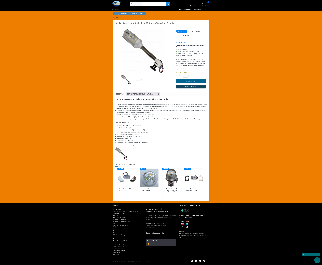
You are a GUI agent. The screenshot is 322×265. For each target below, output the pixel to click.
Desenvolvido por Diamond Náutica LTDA (124, 261)
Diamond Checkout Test (119, 231)
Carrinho (115, 215)
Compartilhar (181, 42)
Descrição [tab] (120, 94)
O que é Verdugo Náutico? (120, 241)
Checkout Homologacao (119, 219)
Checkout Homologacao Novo (121, 221)
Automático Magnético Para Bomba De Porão (125, 211)
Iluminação (124, 13)
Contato (206, 9)
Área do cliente (197, 9)
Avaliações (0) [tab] (153, 94)
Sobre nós (116, 254)
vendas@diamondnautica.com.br (159, 211)
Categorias (187, 9)
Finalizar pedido (117, 233)
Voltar (118, 18)
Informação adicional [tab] (136, 94)
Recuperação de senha (119, 250)
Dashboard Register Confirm (120, 229)
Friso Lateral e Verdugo (119, 235)
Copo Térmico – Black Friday (121, 225)
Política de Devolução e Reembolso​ (122, 245)
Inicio (180, 9)
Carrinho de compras (119, 217)
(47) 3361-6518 (156, 209)
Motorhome (116, 239)
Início (115, 13)
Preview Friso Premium (119, 248)
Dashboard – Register (119, 227)
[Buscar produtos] (168, 4)
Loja (114, 237)
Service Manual (117, 252)
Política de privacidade (119, 246)
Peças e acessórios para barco (121, 242)
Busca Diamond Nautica (119, 213)
